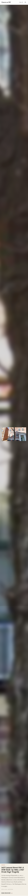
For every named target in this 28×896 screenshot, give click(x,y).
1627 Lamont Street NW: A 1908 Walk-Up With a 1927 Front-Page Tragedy (12, 870)
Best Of (21, 2)
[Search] (25, 2)
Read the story (6, 893)
